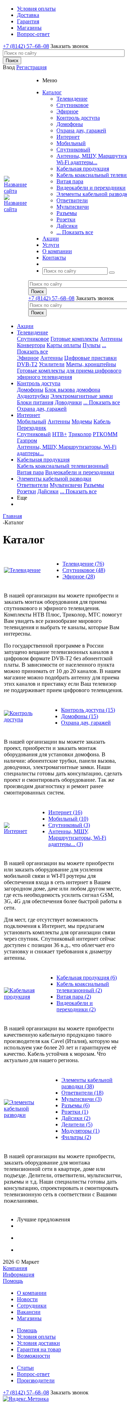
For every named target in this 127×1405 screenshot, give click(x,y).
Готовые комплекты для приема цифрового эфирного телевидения (69, 374)
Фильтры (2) (76, 1137)
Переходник (31, 428)
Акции (25, 326)
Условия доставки (38, 1343)
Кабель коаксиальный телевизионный (63, 466)
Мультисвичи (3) (81, 1099)
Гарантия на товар (39, 1349)
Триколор (79, 434)
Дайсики (67, 226)
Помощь (13, 1281)
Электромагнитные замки (81, 396)
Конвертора (31, 345)
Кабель (101, 421)
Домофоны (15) (79, 716)
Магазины (29, 1318)
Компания (15, 1268)
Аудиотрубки (33, 396)
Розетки (65, 219)
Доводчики (68, 402)
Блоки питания (35, 402)
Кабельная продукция (82, 169)
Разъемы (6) (75, 1105)
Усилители (52, 364)
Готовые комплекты (74, 339)
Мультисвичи (72, 207)
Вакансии (29, 1312)
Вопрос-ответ (33, 1374)
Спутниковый (73, 150)
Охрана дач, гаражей (81, 130)
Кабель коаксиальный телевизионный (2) (82, 987)
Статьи (25, 1368)
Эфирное (67, 111)
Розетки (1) (74, 1112)
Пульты (92, 345)
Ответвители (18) (82, 1093)
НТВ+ (59, 434)
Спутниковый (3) (69, 825)
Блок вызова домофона (72, 390)
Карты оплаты (64, 345)
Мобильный (71, 143)
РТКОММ (105, 434)
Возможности (33, 1356)
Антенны (111, 339)
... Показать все (74, 232)
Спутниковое (72, 105)
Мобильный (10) (68, 819)
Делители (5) (76, 1124)
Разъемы (66, 213)
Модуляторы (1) (80, 1131)
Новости (27, 1299)
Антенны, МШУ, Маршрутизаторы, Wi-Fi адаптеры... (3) (77, 837)
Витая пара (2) (73, 997)
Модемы (82, 421)
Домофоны (69, 124)
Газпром (27, 440)
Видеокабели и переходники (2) (76, 1006)
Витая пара (69, 181)
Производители (36, 1380)
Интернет (68, 137)
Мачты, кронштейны (91, 364)
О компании (32, 1293)
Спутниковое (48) (83, 570)
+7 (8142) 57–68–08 (26, 46)
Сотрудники (32, 1306)
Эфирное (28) (78, 576)
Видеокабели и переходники (91, 188)
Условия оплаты (36, 1337)
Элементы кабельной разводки (54, 479)
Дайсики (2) (75, 1118)
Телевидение (71, 99)
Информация (18, 1275)
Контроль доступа (78, 118)
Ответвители (72, 200)
